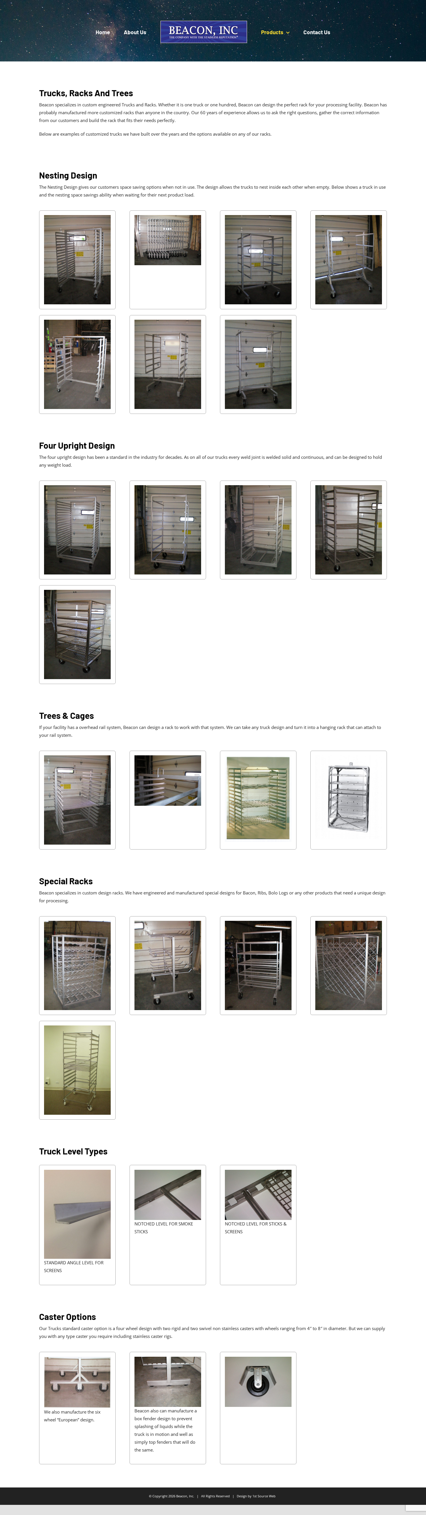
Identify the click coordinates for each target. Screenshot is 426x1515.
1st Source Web (264, 1496)
